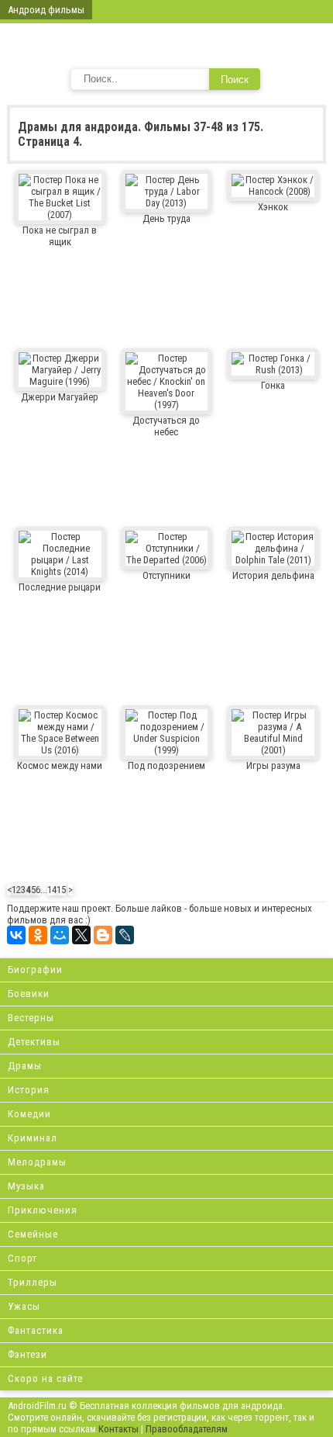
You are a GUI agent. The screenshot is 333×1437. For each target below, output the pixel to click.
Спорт (22, 1258)
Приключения (42, 1210)
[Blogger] (103, 935)
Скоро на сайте (45, 1378)
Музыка (26, 1186)
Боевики (29, 993)
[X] (81, 935)
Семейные (33, 1234)
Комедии (29, 1114)
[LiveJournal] (124, 935)
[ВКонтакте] (16, 935)
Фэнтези (27, 1354)
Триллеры (32, 1282)
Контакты (118, 1429)
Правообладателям (187, 1429)
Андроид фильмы (46, 10)
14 (52, 889)
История (29, 1090)
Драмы (25, 1066)
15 (61, 889)
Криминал (32, 1138)
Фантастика (36, 1330)
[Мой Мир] (59, 935)
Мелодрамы (37, 1162)
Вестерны (31, 1017)
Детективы (34, 1041)
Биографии (35, 969)
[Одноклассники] (38, 935)
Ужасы (24, 1306)
